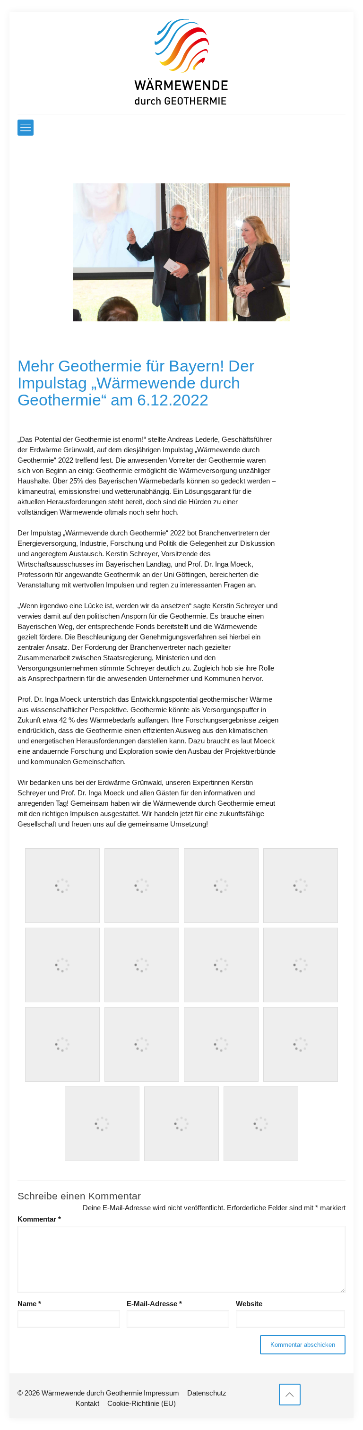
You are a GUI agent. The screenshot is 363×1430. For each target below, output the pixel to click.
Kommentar (39, 1219)
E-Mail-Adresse (154, 1304)
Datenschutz (206, 1393)
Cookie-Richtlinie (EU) (141, 1403)
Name (29, 1304)
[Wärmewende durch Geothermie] (181, 63)
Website (249, 1304)
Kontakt (87, 1403)
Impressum (161, 1393)
